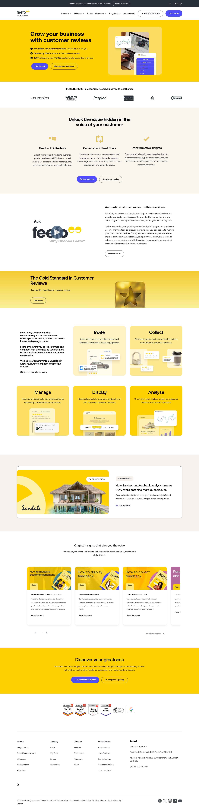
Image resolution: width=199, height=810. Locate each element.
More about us (114, 254)
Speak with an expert (86, 680)
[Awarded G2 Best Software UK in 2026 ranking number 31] (68, 710)
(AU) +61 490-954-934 (139, 767)
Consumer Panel (104, 770)
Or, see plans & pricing (114, 680)
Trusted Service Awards (26, 753)
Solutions (78, 13)
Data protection (62, 800)
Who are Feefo (104, 748)
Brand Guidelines (75, 800)
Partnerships (55, 765)
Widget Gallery (23, 748)
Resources (99, 13)
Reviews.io (78, 759)
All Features (21, 759)
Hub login (178, 4)
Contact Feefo (129, 13)
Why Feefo (113, 13)
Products (65, 13)
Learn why (38, 300)
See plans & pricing (111, 179)
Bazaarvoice (79, 753)
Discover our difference (64, 66)
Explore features (87, 179)
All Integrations (23, 765)
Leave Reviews (104, 753)
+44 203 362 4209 (152, 13)
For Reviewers (104, 742)
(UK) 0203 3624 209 (138, 746)
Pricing (89, 13)
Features (20, 742)
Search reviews (121, 4)
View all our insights (153, 634)
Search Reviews (104, 759)
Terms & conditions (49, 800)
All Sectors (21, 770)
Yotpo (76, 765)
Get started (174, 13)
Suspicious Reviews (106, 765)
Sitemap (20, 804)
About (52, 748)
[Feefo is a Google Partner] (131, 710)
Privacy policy (105, 800)
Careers (53, 759)
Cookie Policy (116, 800)
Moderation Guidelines (91, 800)
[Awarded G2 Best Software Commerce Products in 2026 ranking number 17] (80, 710)
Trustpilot (77, 748)
